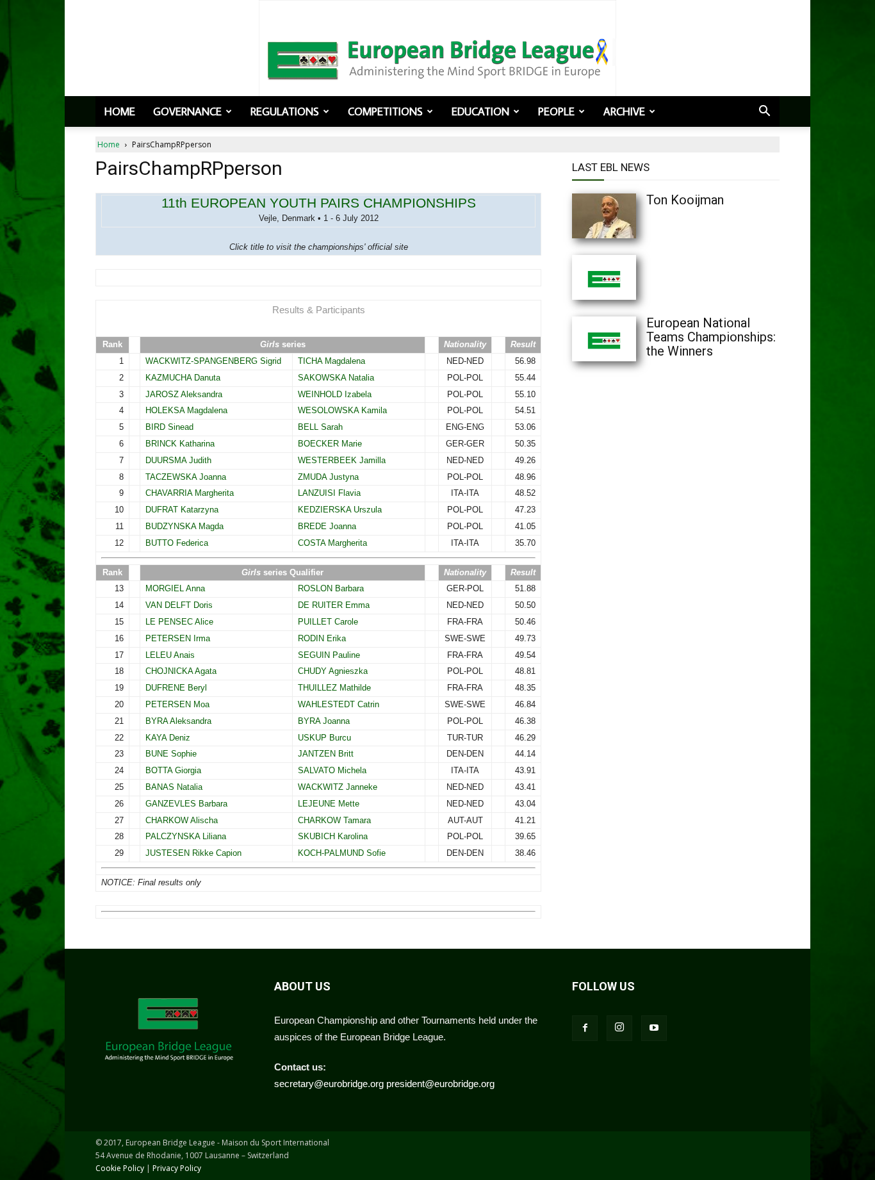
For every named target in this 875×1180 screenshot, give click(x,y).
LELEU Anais (170, 655)
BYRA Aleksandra (178, 721)
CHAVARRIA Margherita (189, 493)
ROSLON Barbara (331, 588)
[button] (764, 112)
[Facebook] (585, 1028)
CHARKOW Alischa (181, 820)
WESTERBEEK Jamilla (342, 460)
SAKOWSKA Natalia (336, 377)
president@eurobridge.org (440, 1083)
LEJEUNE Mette (328, 803)
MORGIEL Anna (175, 588)
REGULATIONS (284, 111)
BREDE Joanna (327, 526)
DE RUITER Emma (334, 605)
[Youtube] (654, 1028)
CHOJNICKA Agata (181, 671)
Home (119, 111)
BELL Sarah (320, 427)
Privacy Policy (176, 1168)
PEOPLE (556, 111)
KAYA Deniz (167, 737)
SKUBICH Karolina (333, 836)
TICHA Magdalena (331, 361)
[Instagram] (619, 1028)
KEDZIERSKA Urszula (340, 509)
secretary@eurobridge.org (329, 1083)
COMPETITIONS (385, 111)
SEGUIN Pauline (329, 655)
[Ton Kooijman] (629, 215)
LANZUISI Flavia (329, 493)
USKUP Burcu (324, 737)
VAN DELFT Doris (179, 605)
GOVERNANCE (187, 111)
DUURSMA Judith (178, 460)
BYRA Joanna (324, 721)
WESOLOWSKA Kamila (342, 410)
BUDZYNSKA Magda (184, 526)
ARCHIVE (624, 111)
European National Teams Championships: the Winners (711, 337)
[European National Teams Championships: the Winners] (629, 338)
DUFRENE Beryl (176, 687)
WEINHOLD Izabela (335, 394)
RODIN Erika (322, 638)
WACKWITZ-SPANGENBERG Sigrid (213, 361)
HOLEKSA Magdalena (186, 410)
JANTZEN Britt (326, 753)
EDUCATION (480, 111)
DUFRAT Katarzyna (181, 509)
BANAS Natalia (173, 787)
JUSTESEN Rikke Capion (193, 853)
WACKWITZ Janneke (337, 787)
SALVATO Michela (332, 770)
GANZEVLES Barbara (186, 803)
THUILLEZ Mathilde (334, 687)
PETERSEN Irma (177, 638)
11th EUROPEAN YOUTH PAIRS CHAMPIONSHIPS (318, 202)
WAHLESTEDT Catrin (338, 704)
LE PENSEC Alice (179, 622)
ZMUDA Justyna (328, 477)
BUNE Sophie (171, 753)
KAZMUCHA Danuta (182, 377)
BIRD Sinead (169, 427)
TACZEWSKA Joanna (185, 477)
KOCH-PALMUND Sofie (342, 853)
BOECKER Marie (330, 443)
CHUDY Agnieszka (333, 671)
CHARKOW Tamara (334, 820)
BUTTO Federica (176, 543)
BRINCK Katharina (180, 443)
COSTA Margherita (332, 543)
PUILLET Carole (328, 622)
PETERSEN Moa (177, 704)
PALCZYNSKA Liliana (185, 836)
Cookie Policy (119, 1168)
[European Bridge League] (437, 57)
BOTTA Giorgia (173, 770)
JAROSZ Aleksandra (183, 394)
